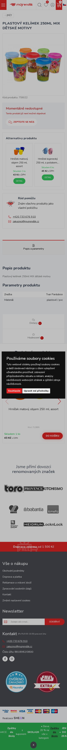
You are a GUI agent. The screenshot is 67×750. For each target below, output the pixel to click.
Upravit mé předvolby (36, 390)
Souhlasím (14, 390)
